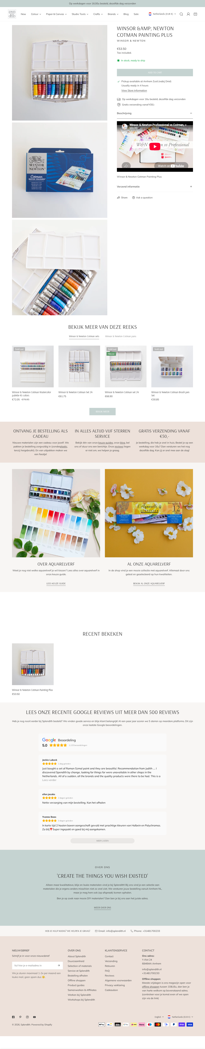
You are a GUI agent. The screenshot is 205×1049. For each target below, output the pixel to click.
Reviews (109, 975)
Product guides (76, 985)
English (158, 1016)
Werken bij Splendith (79, 994)
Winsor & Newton (131, 40)
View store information (134, 90)
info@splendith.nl (116, 930)
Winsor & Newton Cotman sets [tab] (84, 336)
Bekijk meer (102, 411)
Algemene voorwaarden (118, 980)
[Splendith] (12, 14)
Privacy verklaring (115, 985)
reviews (119, 446)
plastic (63, 446)
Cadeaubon (111, 990)
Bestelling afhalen (78, 975)
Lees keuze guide (56, 583)
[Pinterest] (20, 1017)
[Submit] (59, 965)
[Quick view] (47, 383)
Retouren (110, 965)
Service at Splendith (79, 970)
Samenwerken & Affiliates (82, 990)
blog (122, 442)
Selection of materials (80, 965)
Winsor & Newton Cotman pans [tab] (120, 336)
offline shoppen (150, 986)
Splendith (25, 1024)
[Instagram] (27, 1017)
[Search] (181, 14)
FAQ (107, 970)
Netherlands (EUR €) (163, 13)
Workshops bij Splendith (81, 999)
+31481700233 (151, 930)
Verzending (111, 961)
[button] (195, 14)
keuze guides (105, 442)
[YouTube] (34, 1017)
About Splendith (77, 956)
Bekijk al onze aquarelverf (149, 583)
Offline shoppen (77, 980)
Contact (109, 956)
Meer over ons (102, 907)
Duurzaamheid (76, 961)
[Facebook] (13, 1017)
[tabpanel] (102, 380)
